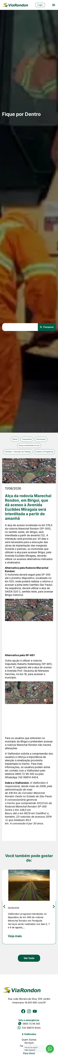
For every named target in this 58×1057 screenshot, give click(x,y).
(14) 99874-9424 (31, 1027)
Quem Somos (29, 1039)
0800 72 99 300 (31, 1023)
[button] (53, 5)
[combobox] (20, 327)
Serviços (29, 1042)
